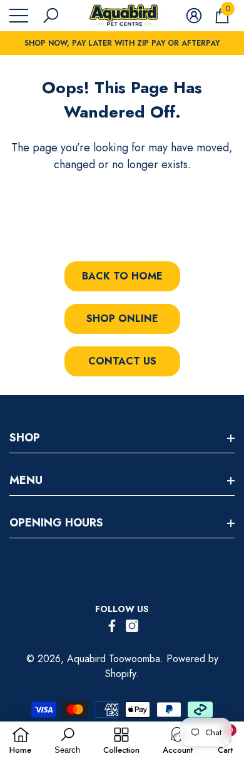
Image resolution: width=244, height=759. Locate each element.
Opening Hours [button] (56, 523)
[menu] (18, 15)
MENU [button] (26, 480)
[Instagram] (132, 626)
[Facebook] (112, 626)
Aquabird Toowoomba (113, 658)
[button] (50, 15)
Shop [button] (24, 438)
